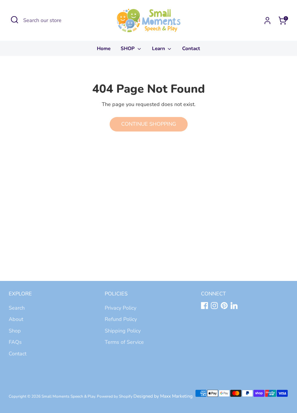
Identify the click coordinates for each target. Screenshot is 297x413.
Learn (159, 48)
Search (17, 307)
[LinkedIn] (234, 305)
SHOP (128, 48)
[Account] (267, 20)
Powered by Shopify (115, 396)
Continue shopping (148, 123)
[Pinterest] (224, 305)
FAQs (15, 342)
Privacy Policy (120, 307)
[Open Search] (14, 19)
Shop (15, 330)
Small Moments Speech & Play (68, 396)
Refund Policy (121, 319)
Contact (191, 48)
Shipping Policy (123, 330)
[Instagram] (214, 305)
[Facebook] (204, 305)
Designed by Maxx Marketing (163, 396)
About (16, 319)
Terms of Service (124, 342)
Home (104, 48)
